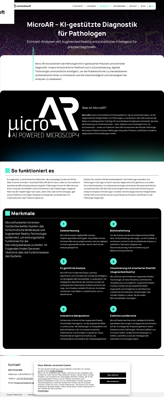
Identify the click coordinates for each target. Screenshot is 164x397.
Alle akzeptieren (113, 381)
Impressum (32, 395)
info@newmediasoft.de (24, 382)
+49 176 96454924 (24, 378)
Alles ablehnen (112, 375)
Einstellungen (43, 391)
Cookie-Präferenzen (14, 395)
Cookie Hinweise (56, 371)
